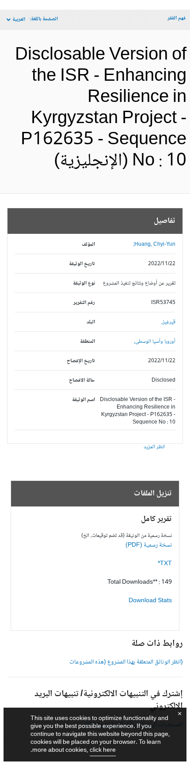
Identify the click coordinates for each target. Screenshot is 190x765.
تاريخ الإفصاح (81, 361)
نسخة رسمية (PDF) (148, 545)
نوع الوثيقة (84, 283)
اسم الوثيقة (83, 400)
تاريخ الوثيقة (82, 264)
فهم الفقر (176, 18)
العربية (18, 19)
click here (103, 750)
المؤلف (88, 244)
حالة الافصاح (82, 380)
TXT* (165, 564)
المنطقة (87, 341)
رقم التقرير (84, 303)
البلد (91, 322)
